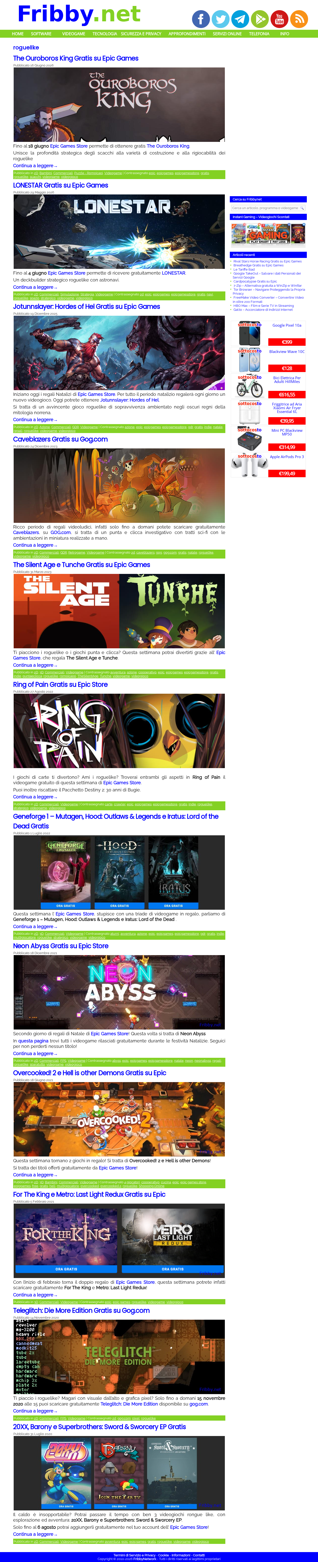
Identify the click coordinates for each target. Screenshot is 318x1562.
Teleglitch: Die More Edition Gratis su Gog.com (81, 1310)
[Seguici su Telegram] (240, 19)
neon (189, 1060)
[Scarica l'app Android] (260, 19)
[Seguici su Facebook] (201, 19)
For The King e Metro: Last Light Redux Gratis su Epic (89, 1194)
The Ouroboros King (168, 146)
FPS (63, 1060)
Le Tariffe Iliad (244, 269)
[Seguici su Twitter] (221, 19)
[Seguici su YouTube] (279, 19)
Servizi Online (227, 33)
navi (210, 294)
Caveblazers (26, 532)
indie (208, 427)
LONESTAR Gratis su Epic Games (60, 185)
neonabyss (203, 1060)
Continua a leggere (35, 165)
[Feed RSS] (299, 19)
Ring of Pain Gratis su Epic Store (60, 684)
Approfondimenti (187, 33)
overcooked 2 (110, 1186)
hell (52, 1186)
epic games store (193, 1182)
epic (152, 173)
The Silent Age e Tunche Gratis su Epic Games (81, 564)
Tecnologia (105, 33)
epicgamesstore (187, 173)
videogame (51, 177)
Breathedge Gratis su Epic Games (258, 265)
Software (41, 33)
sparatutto (37, 1064)
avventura (117, 672)
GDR (75, 427)
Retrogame (76, 552)
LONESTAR (173, 273)
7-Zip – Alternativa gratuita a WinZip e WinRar (268, 285)
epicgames (165, 173)
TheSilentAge (88, 676)
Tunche (105, 676)
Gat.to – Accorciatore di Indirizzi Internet (263, 310)
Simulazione (69, 294)
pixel (136, 1418)
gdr (190, 427)
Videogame (73, 33)
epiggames (22, 1186)
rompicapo (68, 676)
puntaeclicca (32, 676)
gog (159, 552)
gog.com (170, 552)
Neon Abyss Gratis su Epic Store (60, 945)
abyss (116, 1060)
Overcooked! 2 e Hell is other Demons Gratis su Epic (89, 1072)
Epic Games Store (69, 146)
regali (18, 431)
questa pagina (33, 1040)
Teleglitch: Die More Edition (129, 1403)
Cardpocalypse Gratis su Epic (255, 281)
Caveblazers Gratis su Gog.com (60, 439)
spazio (34, 298)
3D (41, 672)
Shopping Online (151, 1186)
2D (36, 173)
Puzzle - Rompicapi (88, 173)
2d (142, 294)
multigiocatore (25, 937)
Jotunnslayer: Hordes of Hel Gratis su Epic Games (86, 306)
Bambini (46, 173)
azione (130, 427)
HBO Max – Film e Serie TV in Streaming (264, 306)
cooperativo (147, 672)
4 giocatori (132, 1182)
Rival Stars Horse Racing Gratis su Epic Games (268, 261)
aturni (114, 934)
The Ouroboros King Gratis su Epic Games (75, 58)
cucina (166, 1182)
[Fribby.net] (79, 14)
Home (18, 33)
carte (109, 804)
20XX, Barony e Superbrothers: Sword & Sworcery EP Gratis (99, 1426)
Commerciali (63, 173)
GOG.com (61, 532)
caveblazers (145, 552)
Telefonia (259, 33)
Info (284, 33)
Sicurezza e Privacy (141, 33)
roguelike (21, 177)
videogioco (69, 177)
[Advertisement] (268, 117)
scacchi (35, 177)
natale (218, 427)
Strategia (87, 294)
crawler (119, 804)
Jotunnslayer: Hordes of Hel (129, 400)
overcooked (89, 1186)
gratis (205, 173)
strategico (48, 298)
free (35, 1186)
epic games (121, 1302)
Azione (45, 427)
